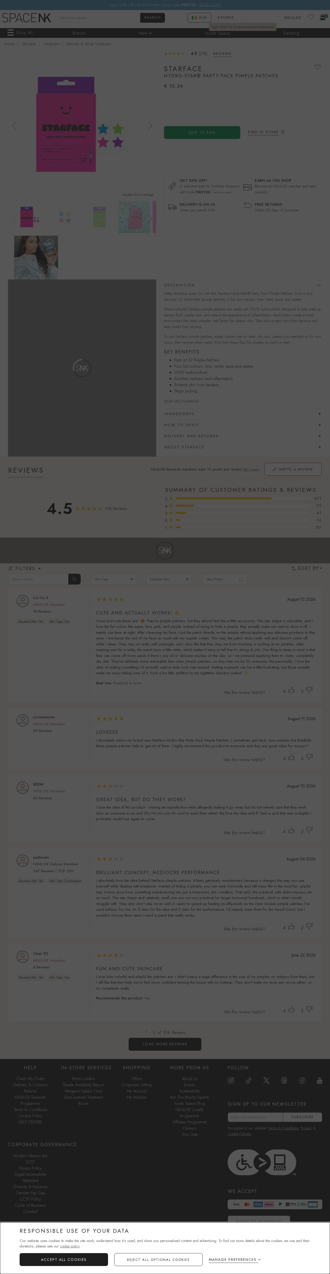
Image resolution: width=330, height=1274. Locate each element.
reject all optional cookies (158, 1259)
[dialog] (165, 1248)
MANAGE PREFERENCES (233, 1259)
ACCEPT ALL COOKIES (64, 1259)
